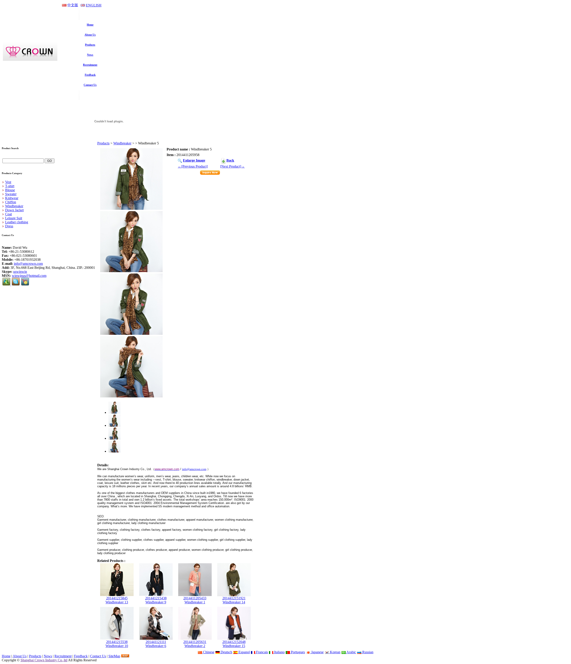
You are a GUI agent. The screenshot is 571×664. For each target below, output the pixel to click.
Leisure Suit (13, 218)
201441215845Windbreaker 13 (117, 600)
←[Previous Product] (193, 166)
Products (103, 143)
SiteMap (114, 656)
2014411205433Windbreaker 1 (194, 600)
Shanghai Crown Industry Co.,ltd (44, 660)
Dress (9, 226)
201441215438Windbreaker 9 (156, 600)
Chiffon (10, 202)
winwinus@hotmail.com (29, 276)
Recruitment (63, 656)
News (48, 656)
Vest (8, 182)
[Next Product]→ (232, 166)
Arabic (351, 652)
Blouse (10, 190)
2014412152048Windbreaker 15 (234, 644)
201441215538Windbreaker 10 (117, 644)
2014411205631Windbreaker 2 (194, 644)
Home (6, 656)
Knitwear (11, 198)
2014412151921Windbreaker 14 (234, 600)
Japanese (317, 652)
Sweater (11, 194)
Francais (261, 652)
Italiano (279, 652)
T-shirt (9, 186)
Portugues (297, 652)
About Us (20, 656)
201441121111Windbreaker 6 (155, 644)
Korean (334, 652)
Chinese (208, 652)
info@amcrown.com (28, 263)
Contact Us (98, 656)
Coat (8, 214)
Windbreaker (122, 143)
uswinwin (20, 271)
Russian (367, 652)
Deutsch (226, 652)
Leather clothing (16, 222)
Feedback (81, 656)
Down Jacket (14, 210)
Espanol (244, 652)
